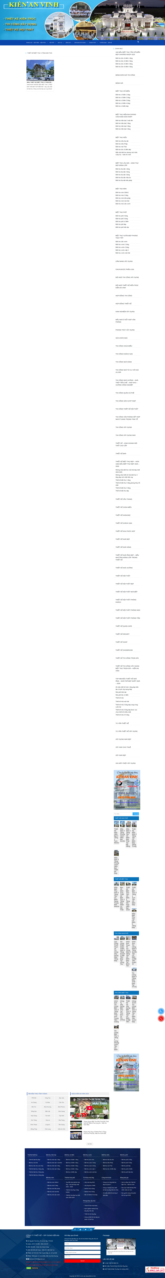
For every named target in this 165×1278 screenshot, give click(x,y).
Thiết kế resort (122, 634)
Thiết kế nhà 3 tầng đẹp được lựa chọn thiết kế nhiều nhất (126, 711)
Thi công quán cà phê (125, 393)
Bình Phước (61, 1107)
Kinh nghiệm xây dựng (125, 311)
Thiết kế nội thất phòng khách (126, 601)
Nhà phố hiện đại (121, 692)
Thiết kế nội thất (123, 576)
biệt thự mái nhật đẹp (52, 1262)
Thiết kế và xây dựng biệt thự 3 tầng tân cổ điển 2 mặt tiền (128, 1011)
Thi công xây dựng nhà (126, 435)
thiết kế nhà (29, 1262)
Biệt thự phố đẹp (121, 224)
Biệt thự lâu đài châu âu (123, 177)
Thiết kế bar (121, 453)
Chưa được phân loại (125, 269)
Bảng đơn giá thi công (125, 75)
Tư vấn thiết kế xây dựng (127, 731)
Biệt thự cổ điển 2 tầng (123, 97)
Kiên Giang (61, 1111)
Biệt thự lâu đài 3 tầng (123, 175)
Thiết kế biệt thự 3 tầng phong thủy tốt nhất (128, 484)
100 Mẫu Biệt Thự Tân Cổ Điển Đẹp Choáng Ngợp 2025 (128, 53)
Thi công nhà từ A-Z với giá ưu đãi (127, 371)
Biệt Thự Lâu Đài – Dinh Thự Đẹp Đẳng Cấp (127, 164)
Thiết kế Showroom (124, 650)
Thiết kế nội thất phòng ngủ (128, 610)
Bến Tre (34, 1107)
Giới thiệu (36, 42)
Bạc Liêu (61, 1098)
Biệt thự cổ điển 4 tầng (123, 103)
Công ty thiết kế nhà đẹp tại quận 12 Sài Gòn (91, 1218)
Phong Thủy (92, 42)
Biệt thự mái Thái (121, 147)
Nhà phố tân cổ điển (122, 695)
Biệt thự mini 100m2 (122, 192)
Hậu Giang (34, 1115)
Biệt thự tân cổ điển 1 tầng (124, 58)
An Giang (33, 1102)
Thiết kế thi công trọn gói (127, 658)
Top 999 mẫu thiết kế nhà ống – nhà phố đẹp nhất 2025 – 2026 (128, 681)
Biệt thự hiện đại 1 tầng (53, 1159)
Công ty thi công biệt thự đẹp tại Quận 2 (109, 1183)
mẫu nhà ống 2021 (89, 1182)
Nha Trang (61, 1120)
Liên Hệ (110, 42)
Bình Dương (47, 1107)
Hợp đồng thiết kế (123, 304)
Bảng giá (68, 42)
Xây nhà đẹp (121, 755)
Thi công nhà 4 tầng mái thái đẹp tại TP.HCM (134, 980)
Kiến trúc (43, 42)
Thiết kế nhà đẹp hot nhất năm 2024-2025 (73, 1196)
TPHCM (34, 1098)
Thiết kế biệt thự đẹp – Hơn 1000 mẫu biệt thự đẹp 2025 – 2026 (127, 464)
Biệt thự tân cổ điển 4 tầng (124, 67)
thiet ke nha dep (52, 1265)
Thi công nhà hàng (124, 362)
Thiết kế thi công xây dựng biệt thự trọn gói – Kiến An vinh (127, 668)
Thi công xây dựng (124, 427)
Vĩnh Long (48, 1129)
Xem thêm (90, 1143)
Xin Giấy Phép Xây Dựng (126, 763)
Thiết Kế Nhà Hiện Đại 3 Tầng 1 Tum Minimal (116, 836)
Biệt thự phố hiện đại (122, 227)
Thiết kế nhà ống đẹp (90, 1214)
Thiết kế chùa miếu (124, 507)
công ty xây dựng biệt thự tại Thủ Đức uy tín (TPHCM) (122, 1010)
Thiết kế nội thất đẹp (125, 584)
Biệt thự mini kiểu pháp (123, 198)
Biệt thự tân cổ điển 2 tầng (124, 61)
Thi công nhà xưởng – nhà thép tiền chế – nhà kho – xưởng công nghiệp (127, 382)
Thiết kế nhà (119, 698)
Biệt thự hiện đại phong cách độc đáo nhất (126, 116)
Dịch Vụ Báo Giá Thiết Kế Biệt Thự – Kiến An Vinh (128, 1183)
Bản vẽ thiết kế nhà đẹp (90, 1194)
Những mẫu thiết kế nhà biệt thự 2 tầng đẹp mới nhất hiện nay (127, 476)
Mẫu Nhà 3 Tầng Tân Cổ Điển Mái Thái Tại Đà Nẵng (128, 837)
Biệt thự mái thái (33, 1162)
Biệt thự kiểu (121, 137)
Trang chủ (29, 42)
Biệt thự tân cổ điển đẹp (123, 149)
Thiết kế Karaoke (123, 515)
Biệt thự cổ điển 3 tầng (123, 100)
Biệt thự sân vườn (121, 241)
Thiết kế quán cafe (124, 626)
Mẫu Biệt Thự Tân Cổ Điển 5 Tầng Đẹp (134, 920)
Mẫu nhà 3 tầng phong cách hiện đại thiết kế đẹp (116, 865)
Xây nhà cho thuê (123, 747)
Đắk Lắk (47, 1111)
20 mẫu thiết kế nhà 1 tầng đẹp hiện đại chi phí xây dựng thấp (127, 688)
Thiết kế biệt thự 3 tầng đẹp (36, 1172)
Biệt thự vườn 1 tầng (122, 244)
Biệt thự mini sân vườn (123, 204)
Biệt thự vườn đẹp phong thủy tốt (127, 237)
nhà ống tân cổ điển (89, 1185)
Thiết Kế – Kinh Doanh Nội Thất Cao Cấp (126, 444)
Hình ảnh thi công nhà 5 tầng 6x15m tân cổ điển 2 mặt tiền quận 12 (134, 953)
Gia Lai (48, 1120)
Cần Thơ (61, 1102)
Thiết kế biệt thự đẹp (122, 491)
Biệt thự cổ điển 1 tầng (123, 95)
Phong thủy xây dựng (125, 330)
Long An (47, 1124)
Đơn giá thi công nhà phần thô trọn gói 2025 (129, 1194)
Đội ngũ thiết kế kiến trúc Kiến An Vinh (127, 286)
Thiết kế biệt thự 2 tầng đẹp (36, 1169)
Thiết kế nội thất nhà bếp (126, 592)
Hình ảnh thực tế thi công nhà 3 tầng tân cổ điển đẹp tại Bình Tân (128, 954)
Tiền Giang (62, 1124)
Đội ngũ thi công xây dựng (127, 277)
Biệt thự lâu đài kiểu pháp (124, 180)
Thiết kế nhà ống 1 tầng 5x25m (72, 1191)
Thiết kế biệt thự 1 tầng (123, 480)
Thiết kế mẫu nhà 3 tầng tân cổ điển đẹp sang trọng (134, 837)
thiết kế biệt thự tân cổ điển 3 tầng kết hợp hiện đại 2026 (128, 899)
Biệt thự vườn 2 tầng (122, 247)
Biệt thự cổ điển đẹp (122, 106)
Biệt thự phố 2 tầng (122, 216)
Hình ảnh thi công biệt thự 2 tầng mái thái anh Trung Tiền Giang (116, 1011)
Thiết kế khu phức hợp (125, 531)
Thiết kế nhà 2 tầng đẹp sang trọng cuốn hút (127, 706)
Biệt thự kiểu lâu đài (122, 141)
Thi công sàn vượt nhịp (126, 401)
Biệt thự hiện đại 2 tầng (123, 123)
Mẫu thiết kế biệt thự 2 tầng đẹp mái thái (40, 82)
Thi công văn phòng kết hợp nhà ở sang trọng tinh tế (128, 418)
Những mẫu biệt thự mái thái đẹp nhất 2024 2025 (128, 471)
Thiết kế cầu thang (124, 499)
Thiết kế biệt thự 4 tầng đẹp (36, 1175)
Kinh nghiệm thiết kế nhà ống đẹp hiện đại (91, 1210)
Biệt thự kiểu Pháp (121, 144)
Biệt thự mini (121, 189)
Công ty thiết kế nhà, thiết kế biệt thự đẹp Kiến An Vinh (110, 1189)
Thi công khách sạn (124, 354)
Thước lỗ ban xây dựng (90, 1205)
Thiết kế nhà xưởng (124, 568)
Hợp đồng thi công (124, 296)
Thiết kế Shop (121, 642)
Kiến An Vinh (61, 1129)
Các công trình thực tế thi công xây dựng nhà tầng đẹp (116, 951)
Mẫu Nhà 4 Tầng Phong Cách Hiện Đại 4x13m (122, 835)
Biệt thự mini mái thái (122, 201)
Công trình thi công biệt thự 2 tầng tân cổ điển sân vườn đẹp (134, 1011)
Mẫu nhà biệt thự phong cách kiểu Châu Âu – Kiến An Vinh (126, 154)
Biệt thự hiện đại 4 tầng (123, 129)
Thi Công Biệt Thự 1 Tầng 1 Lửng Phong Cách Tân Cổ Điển (116, 1040)
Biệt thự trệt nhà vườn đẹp (36, 1165)
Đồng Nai (33, 1111)
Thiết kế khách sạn (124, 523)
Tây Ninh (61, 1115)
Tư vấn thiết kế (122, 723)
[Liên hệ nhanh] (155, 1269)
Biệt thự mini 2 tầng (122, 195)
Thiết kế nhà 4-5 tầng (122, 715)
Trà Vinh (47, 1115)
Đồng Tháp (34, 1129)
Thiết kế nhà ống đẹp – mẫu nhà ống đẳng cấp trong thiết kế (127, 557)
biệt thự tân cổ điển (40, 1265)
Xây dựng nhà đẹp (123, 739)
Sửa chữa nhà (121, 338)
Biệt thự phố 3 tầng (122, 219)
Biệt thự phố (121, 212)
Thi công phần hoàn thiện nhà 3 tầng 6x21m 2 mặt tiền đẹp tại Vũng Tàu (122, 953)
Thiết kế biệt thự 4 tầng (123, 488)
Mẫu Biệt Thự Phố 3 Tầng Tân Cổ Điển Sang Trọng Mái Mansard (116, 897)
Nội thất (52, 42)
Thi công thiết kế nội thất (127, 409)
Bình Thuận (34, 1124)
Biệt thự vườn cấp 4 (122, 250)
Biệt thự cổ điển (123, 91)
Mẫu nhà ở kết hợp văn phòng (125, 321)
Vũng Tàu (47, 1098)
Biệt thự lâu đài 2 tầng (123, 172)
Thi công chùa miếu (124, 346)
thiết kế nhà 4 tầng (89, 1188)
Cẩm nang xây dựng (124, 261)
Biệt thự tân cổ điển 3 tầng (124, 64)
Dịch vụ (60, 42)
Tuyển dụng (103, 42)
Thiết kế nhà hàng (123, 547)
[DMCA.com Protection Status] (32, 1268)
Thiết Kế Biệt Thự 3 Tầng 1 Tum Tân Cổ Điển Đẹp (134, 896)
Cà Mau (47, 1102)
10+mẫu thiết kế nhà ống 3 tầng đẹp (110, 1194)
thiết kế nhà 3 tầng (89, 1191)
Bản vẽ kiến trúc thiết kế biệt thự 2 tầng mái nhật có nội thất (122, 899)
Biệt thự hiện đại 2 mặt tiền (124, 120)
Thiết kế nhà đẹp (123, 539)
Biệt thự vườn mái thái (123, 253)
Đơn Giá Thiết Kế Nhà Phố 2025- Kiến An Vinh (129, 1189)
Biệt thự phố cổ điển (122, 221)
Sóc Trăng (34, 1120)
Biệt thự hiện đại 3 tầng (123, 126)
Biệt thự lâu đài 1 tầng (123, 169)
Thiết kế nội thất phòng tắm (128, 618)
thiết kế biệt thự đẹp (40, 1262)
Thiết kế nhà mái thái (122, 701)
